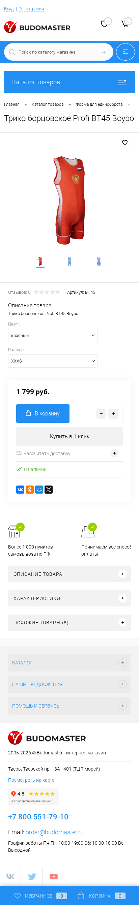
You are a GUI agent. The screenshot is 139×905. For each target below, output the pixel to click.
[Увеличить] (69, 200)
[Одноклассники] (30, 490)
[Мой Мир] (39, 490)
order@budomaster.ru (55, 832)
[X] (49, 490)
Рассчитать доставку (47, 453)
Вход (8, 8)
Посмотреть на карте (31, 780)
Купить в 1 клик (69, 436)
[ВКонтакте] (20, 490)
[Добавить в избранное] (125, 143)
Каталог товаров (36, 82)
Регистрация (31, 8)
